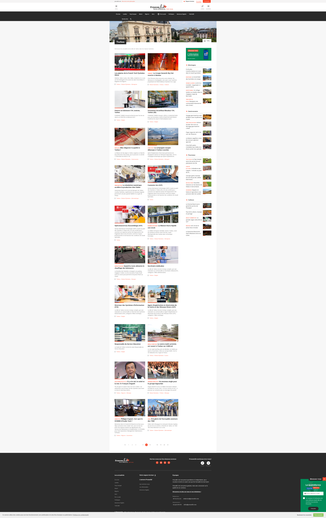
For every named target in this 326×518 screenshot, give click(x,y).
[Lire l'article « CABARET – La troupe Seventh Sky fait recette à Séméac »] (163, 62)
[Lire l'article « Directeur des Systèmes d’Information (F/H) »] (130, 294)
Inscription (198, 1)
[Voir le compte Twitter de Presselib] (161, 462)
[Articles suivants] (168, 445)
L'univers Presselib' (145, 480)
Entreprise (134, 84)
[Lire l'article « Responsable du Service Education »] (130, 333)
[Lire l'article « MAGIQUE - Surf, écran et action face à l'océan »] (207, 226)
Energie (134, 279)
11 (143, 445)
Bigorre (147, 14)
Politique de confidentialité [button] (81, 515)
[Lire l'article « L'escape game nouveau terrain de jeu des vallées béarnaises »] (207, 177)
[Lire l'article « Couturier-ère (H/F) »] (163, 174)
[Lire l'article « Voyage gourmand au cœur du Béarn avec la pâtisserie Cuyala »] (207, 117)
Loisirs (166, 355)
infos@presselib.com (190, 504)
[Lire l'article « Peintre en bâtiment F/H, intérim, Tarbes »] (130, 99)
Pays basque (133, 14)
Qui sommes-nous (144, 484)
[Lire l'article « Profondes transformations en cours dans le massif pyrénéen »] (207, 70)
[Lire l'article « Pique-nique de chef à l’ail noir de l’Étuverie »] (207, 133)
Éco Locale (163, 14)
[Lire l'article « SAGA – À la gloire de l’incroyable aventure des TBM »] (163, 408)
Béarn (140, 14)
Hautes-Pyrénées (125, 84)
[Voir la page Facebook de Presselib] (157, 462)
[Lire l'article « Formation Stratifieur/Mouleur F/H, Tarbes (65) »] (163, 99)
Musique (129, 393)
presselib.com (118, 1)
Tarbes (118, 84)
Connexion (206, 1)
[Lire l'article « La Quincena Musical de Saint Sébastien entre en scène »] (207, 233)
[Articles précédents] (125, 445)
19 (160, 445)
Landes (125, 14)
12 (146, 445)
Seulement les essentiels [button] (304, 515)
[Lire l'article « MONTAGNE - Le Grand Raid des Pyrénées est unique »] (207, 77)
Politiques (171, 14)
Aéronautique (135, 198)
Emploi (123, 120)
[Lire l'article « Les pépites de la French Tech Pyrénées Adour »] (130, 62)
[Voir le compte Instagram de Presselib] (169, 462)
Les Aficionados (143, 487)
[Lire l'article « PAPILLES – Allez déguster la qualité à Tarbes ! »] (130, 136)
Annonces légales (181, 14)
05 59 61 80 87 (177, 504)
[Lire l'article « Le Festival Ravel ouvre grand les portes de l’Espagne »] (207, 205)
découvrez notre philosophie (128, 1)
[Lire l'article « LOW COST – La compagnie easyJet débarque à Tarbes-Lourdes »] (163, 136)
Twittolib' (191, 14)
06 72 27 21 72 (177, 498)
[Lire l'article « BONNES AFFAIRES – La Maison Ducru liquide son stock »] (163, 214)
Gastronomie (135, 159)
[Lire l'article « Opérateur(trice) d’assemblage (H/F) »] (130, 214)
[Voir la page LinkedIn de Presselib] (165, 462)
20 (164, 445)
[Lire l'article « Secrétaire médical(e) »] (163, 255)
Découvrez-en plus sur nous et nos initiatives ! (187, 491)
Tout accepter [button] (318, 515)
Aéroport (167, 159)
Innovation (129, 435)
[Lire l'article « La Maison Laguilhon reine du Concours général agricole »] (207, 139)
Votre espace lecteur (146, 475)
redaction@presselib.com (191, 498)
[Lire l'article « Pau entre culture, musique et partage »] (207, 212)
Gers (153, 14)
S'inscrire (313, 508)
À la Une (118, 14)
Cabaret (167, 84)
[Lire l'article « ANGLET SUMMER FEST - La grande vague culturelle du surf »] (207, 219)
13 (150, 445)
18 (157, 445)
